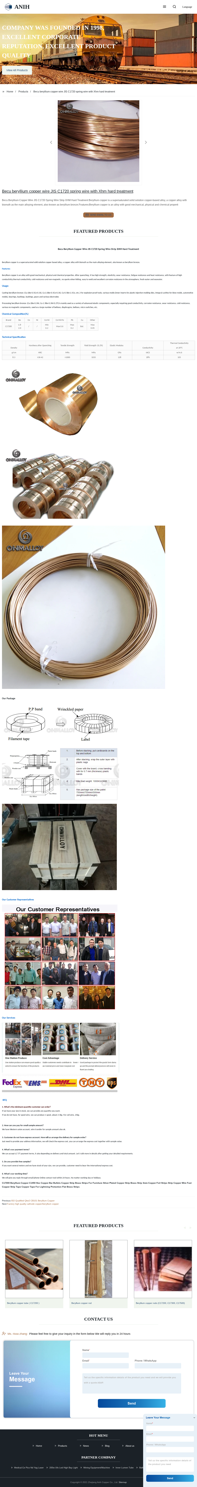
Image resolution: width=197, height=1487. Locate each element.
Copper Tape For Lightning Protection (42, 1187)
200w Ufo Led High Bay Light (63, 1467)
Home (10, 91)
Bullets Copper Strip (63, 1183)
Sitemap (123, 1482)
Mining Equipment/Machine (96, 1467)
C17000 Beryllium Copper (15, 1183)
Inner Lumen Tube (124, 1467)
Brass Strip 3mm (139, 1183)
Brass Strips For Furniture (88, 1183)
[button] (164, 7)
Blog (107, 1445)
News (86, 1445)
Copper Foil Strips (157, 1183)
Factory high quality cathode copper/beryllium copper (33, 1204)
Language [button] (187, 7)
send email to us (100, 215)
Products (23, 91)
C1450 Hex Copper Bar (41, 1183)
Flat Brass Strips (71, 1187)
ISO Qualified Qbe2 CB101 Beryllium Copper (33, 1200)
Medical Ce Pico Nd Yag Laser (29, 1467)
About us (129, 1445)
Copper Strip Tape (11, 1187)
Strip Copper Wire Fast (180, 1183)
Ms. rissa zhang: (18, 1333)
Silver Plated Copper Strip (116, 1183)
